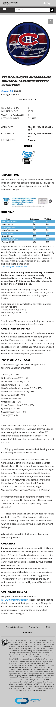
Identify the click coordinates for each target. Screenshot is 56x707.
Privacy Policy (34, 627)
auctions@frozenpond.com (14, 266)
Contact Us (28, 632)
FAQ (48, 627)
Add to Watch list (29, 99)
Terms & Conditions (14, 627)
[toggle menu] (4, 10)
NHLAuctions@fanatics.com (14, 599)
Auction (32, 140)
